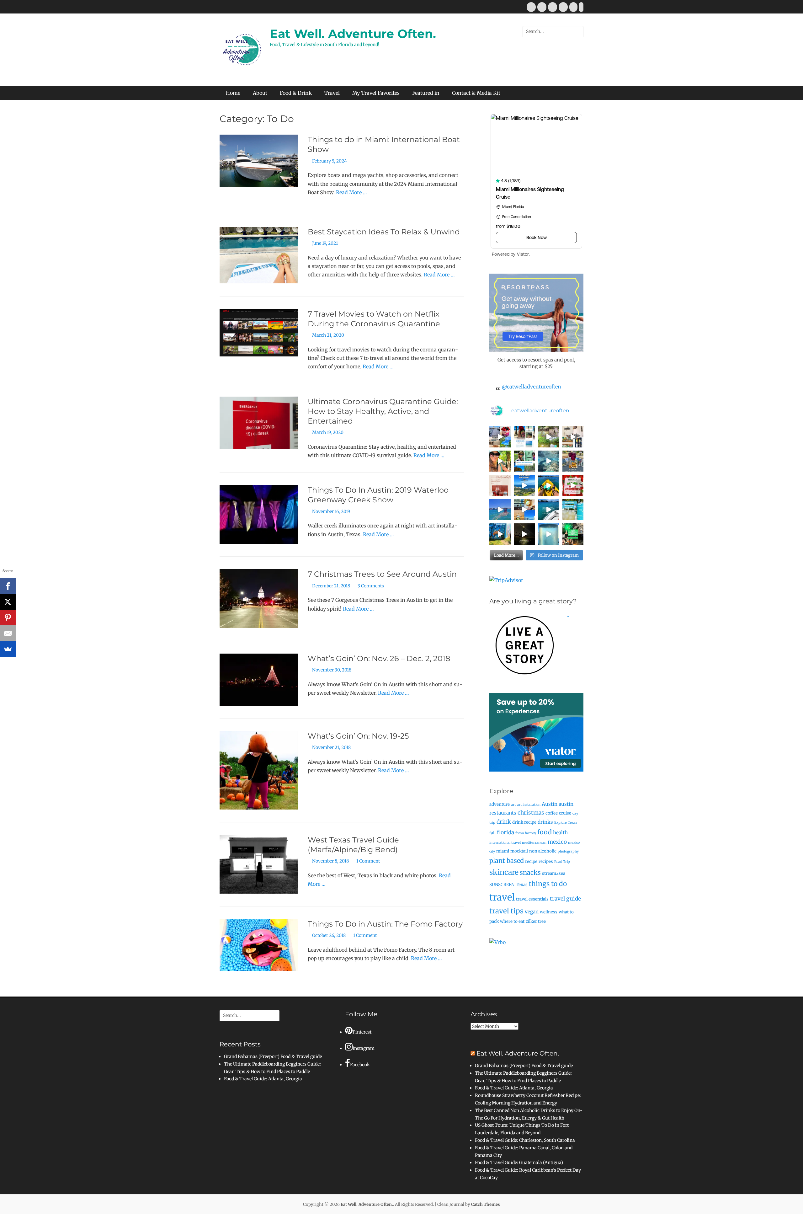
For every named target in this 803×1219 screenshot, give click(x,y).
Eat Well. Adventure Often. (353, 33)
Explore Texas (565, 823)
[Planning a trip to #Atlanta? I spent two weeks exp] (573, 461)
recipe (531, 861)
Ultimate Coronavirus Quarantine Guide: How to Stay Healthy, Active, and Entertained (383, 411)
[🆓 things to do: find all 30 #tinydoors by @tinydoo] (500, 534)
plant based (506, 860)
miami (502, 851)
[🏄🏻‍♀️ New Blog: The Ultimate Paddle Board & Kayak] (524, 461)
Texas (522, 884)
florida (505, 832)
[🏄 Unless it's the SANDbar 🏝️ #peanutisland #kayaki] (548, 485)
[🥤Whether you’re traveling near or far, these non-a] (573, 510)
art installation (528, 805)
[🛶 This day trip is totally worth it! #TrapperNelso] (548, 436)
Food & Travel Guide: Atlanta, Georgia (263, 1079)
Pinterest (362, 1032)
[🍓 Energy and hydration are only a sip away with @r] (573, 485)
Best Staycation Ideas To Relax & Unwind (384, 231)
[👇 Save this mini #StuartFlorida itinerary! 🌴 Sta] (500, 436)
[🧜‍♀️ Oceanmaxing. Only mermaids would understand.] (500, 510)
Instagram (364, 1048)
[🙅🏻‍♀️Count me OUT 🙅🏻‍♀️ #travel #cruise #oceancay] (524, 485)
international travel (505, 843)
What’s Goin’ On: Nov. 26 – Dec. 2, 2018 (379, 658)
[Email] (8, 633)
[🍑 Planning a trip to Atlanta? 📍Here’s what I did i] (500, 461)
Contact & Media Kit (476, 93)
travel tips (506, 910)
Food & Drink (296, 93)
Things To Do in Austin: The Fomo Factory (385, 923)
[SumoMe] (8, 649)
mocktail (519, 851)
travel (502, 897)
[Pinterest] (8, 617)
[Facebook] (8, 586)
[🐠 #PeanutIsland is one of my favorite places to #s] (548, 461)
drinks (545, 822)
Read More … (351, 192)
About (260, 93)
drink (504, 821)
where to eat (512, 921)
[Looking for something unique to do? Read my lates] (573, 534)
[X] (8, 602)
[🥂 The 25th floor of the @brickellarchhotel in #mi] (524, 510)
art (513, 805)
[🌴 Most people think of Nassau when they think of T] (524, 436)
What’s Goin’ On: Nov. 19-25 (358, 735)
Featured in (425, 93)
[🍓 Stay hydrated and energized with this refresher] (500, 485)
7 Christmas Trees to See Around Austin (382, 574)
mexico (557, 841)
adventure (499, 804)
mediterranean (534, 843)
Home (233, 93)
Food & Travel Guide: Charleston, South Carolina (525, 1140)
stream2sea (553, 873)
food (544, 832)
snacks (530, 872)
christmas (531, 812)
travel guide (565, 898)
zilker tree (536, 921)
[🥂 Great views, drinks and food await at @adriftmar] (548, 534)
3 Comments (371, 586)
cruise (565, 813)
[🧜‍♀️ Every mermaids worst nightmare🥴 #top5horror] (548, 510)
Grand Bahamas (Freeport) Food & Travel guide (273, 1056)
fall (492, 833)
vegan (532, 912)
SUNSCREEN (501, 884)
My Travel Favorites (376, 93)
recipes (546, 861)
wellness (548, 912)
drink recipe (524, 822)
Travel (332, 93)
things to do (548, 883)
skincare (503, 872)
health (560, 833)
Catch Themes (485, 1204)
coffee (551, 813)
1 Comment (368, 861)
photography (568, 851)
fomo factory (525, 833)
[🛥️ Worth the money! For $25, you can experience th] (524, 534)
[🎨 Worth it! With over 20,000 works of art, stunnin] (573, 436)
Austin (549, 804)
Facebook (360, 1064)
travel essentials (532, 899)
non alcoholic (542, 851)
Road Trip (562, 862)
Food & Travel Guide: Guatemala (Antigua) (519, 1162)
